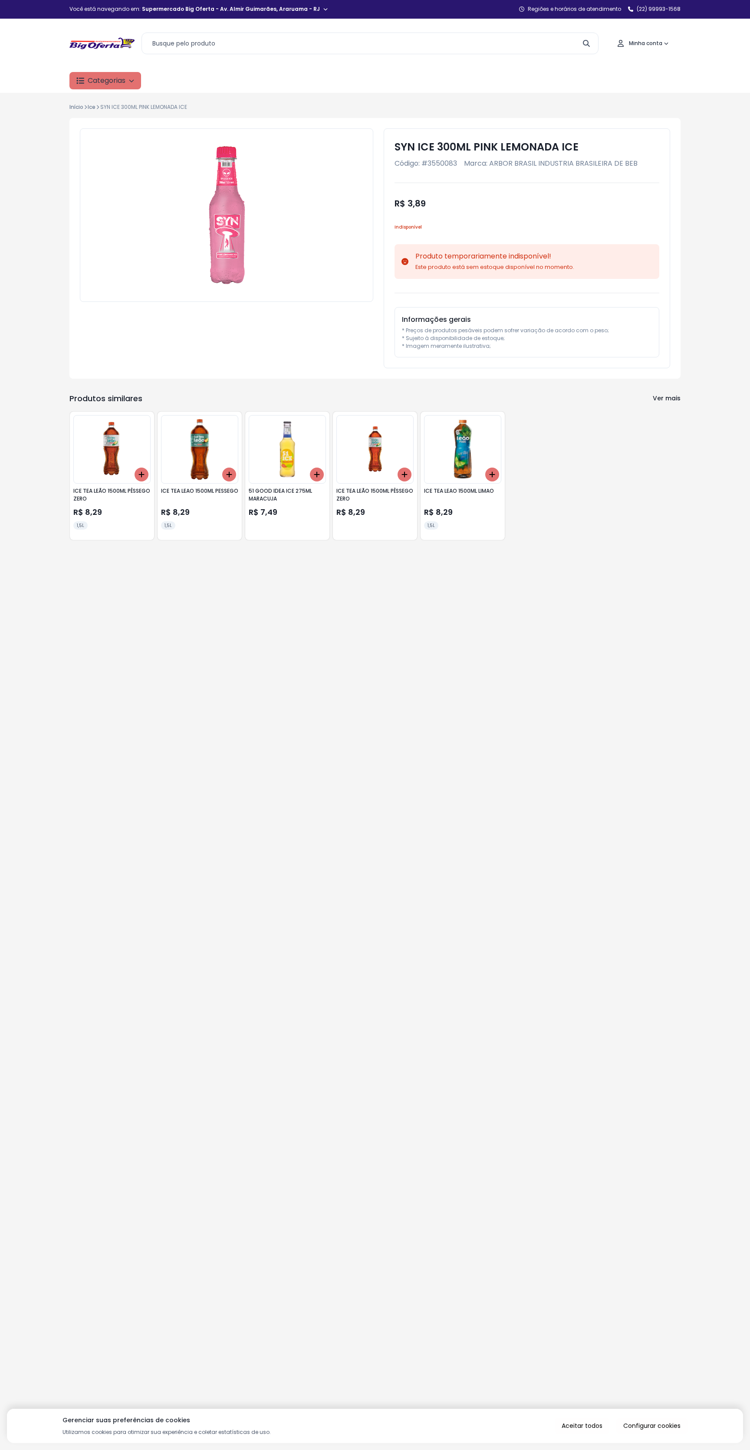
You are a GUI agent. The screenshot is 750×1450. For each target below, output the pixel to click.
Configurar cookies (652, 1425)
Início (76, 107)
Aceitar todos (582, 1425)
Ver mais (667, 398)
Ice (91, 107)
